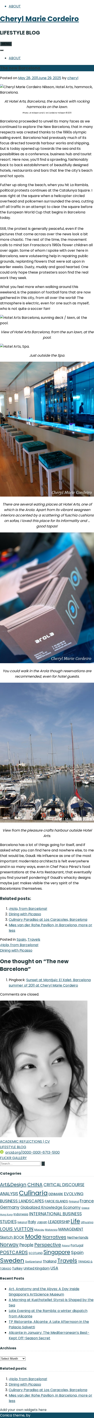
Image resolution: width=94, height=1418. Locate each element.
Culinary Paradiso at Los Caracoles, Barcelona (48, 919)
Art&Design (13, 1184)
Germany (9, 1207)
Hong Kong (6, 1214)
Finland (74, 1201)
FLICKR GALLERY (13, 1157)
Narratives (54, 1237)
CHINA (35, 1184)
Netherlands (77, 1237)
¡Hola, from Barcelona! (28, 908)
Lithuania (87, 1222)
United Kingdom (37, 1268)
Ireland (22, 1222)
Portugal (77, 1245)
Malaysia (51, 1229)
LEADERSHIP (59, 1221)
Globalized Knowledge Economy (50, 1207)
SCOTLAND (36, 1253)
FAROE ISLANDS (56, 1201)
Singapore (57, 1252)
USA (54, 1268)
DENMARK (56, 1194)
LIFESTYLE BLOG (13, 1146)
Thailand (49, 1261)
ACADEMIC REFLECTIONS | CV (25, 1141)
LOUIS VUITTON (16, 1229)
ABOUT (15, 6)
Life (75, 1221)
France (87, 1201)
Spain (21, 939)
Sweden (12, 1260)
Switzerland (33, 1261)
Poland (66, 1245)
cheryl (72, 77)
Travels (34, 939)
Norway (9, 1244)
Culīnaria (33, 1192)
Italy (32, 1221)
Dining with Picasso (25, 914)
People (26, 1245)
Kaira (35, 1415)
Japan (42, 1222)
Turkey (17, 1268)
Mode (33, 1237)
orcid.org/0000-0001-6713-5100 (32, 1152)
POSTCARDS (14, 1252)
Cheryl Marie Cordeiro (39, 19)
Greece (85, 1208)
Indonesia (21, 1214)
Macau (39, 1230)
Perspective (47, 1245)
